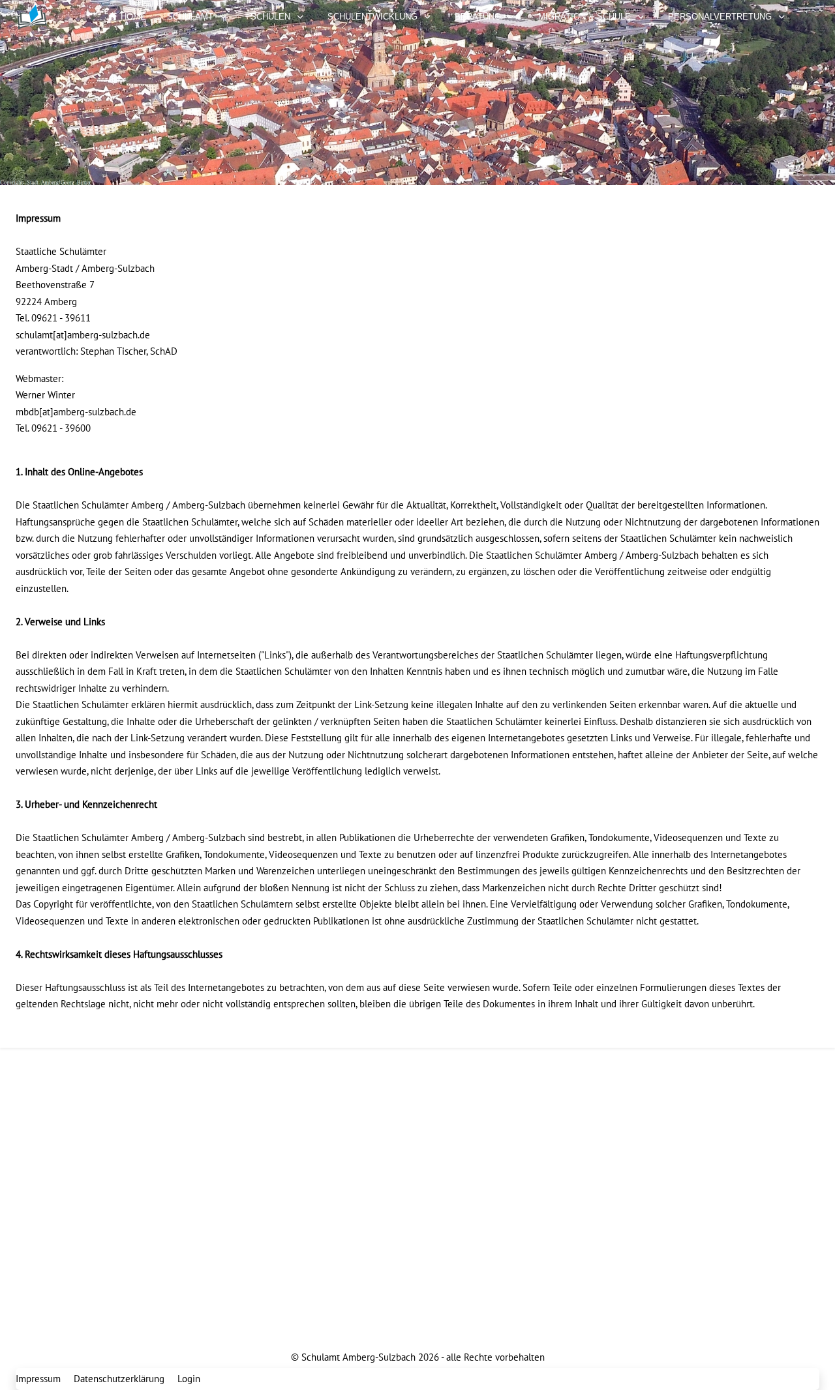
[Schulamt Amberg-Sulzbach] (48, 17)
